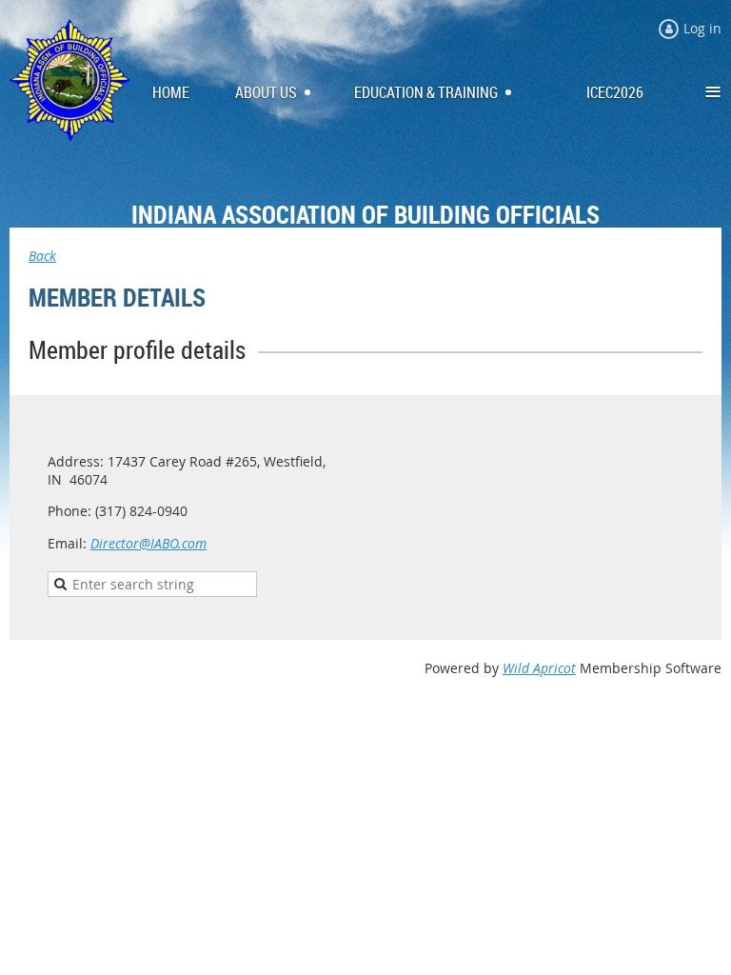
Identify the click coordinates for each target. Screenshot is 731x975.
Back (42, 256)
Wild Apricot (539, 668)
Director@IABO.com (148, 543)
